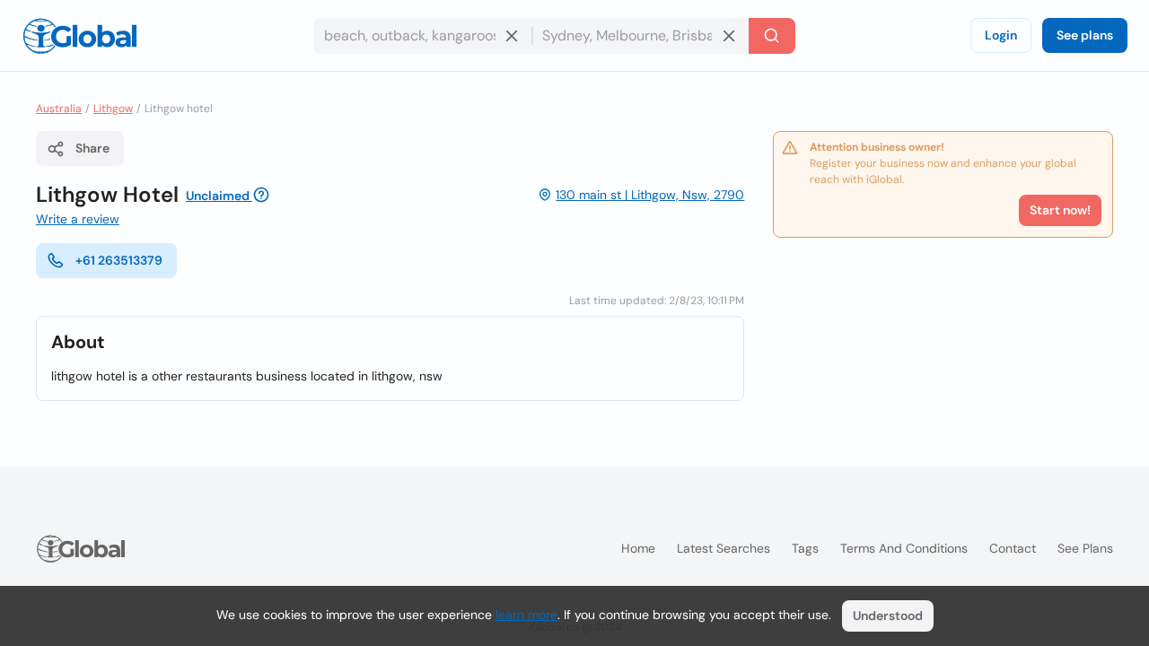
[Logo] (80, 36)
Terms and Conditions (904, 548)
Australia (59, 108)
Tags (805, 548)
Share (92, 148)
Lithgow (113, 108)
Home (638, 548)
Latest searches (723, 548)
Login (1001, 35)
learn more (526, 615)
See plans (1085, 35)
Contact (1012, 548)
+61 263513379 (118, 260)
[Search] (772, 36)
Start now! (1060, 210)
